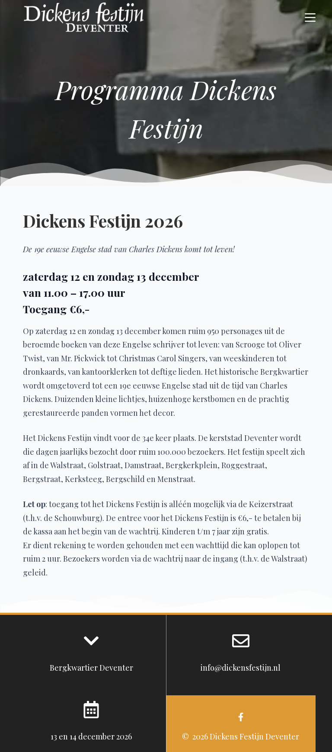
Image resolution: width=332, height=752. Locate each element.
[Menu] (310, 17)
